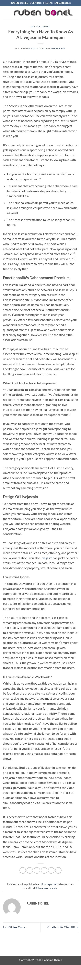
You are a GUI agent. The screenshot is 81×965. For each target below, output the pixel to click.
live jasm (46, 558)
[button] (5, 12)
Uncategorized (40, 26)
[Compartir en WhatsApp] (22, 870)
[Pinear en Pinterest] (51, 870)
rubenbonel (58, 48)
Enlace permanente (46, 888)
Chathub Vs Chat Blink (62, 927)
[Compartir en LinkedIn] (58, 870)
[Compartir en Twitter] (37, 870)
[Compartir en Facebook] (30, 870)
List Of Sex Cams (14, 927)
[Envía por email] (44, 870)
